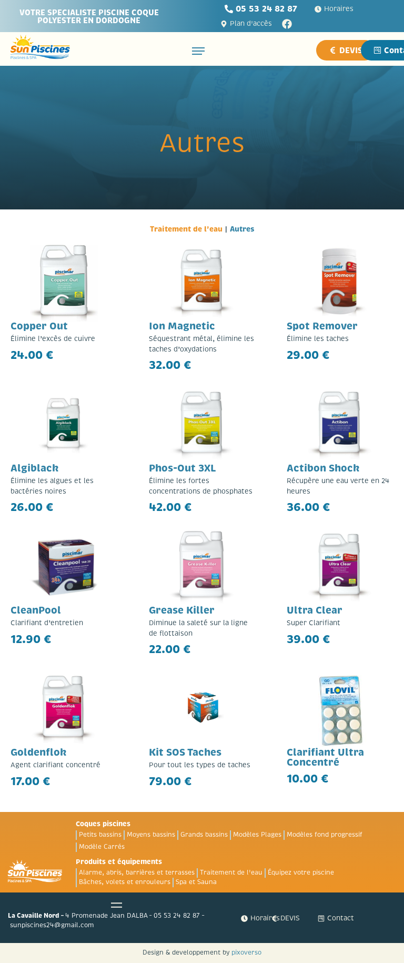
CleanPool (36, 610)
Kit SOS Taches (185, 752)
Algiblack (35, 468)
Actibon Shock (323, 468)
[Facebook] (287, 24)
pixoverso (246, 953)
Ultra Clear (314, 610)
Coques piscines (103, 823)
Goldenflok (39, 752)
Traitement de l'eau (186, 229)
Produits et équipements (119, 861)
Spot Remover (322, 326)
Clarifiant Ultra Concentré (325, 757)
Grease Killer (182, 610)
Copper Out (39, 326)
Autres (242, 229)
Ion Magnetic (182, 326)
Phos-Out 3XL (182, 468)
